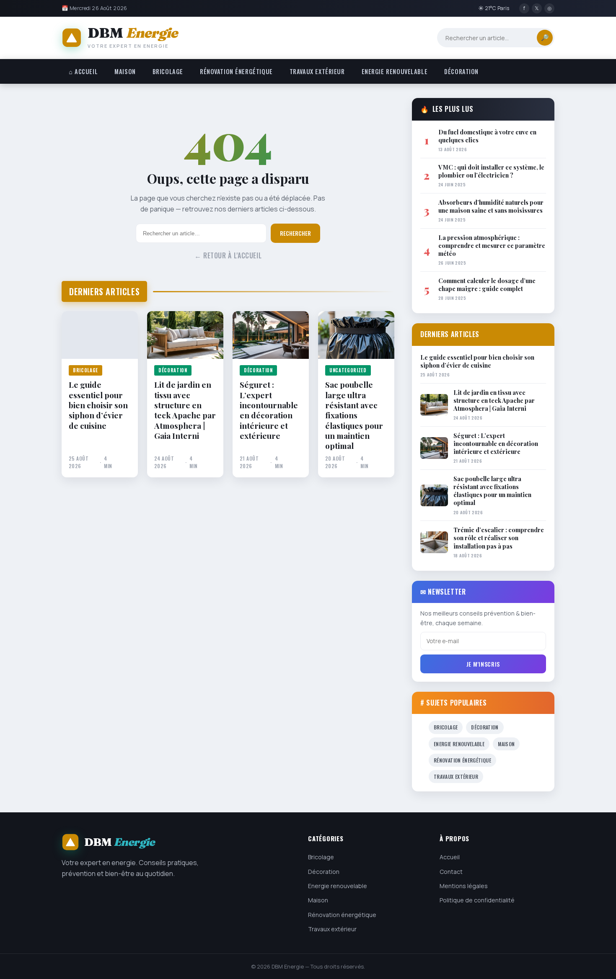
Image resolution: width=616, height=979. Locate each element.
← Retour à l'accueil (228, 255)
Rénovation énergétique (236, 71)
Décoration (461, 71)
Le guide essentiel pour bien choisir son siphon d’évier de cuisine (98, 404)
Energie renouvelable (395, 71)
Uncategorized (348, 370)
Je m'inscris (483, 664)
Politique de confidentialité (477, 900)
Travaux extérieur (317, 71)
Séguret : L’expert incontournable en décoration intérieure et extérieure (269, 410)
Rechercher (295, 233)
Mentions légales (464, 886)
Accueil (450, 857)
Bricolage (168, 71)
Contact (451, 872)
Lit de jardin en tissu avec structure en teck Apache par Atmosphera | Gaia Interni (185, 410)
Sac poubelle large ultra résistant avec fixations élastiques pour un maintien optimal (354, 415)
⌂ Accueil (83, 71)
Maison (124, 71)
